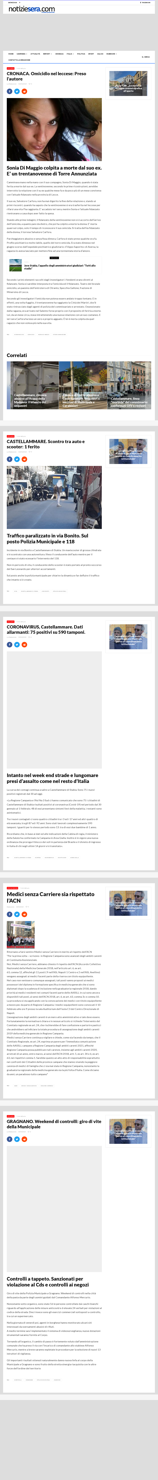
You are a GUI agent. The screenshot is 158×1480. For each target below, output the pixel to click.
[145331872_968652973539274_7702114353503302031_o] (54, 710)
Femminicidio (19, 334)
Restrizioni (62, 857)
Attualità (35, 54)
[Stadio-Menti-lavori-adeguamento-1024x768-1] (15, 265)
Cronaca (59, 54)
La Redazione (11, 84)
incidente (46, 591)
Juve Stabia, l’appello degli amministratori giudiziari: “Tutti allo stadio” (60, 267)
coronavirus (49, 857)
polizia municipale (60, 591)
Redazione (10, 907)
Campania (21, 54)
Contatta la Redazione (19, 60)
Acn (16, 1085)
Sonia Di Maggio (44, 334)
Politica (81, 54)
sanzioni (57, 1380)
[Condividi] (9, 91)
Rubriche (111, 54)
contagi (38, 857)
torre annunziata (60, 334)
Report (46, 54)
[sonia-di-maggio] (54, 129)
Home (10, 54)
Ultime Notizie (12, 888)
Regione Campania (47, 1085)
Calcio (100, 54)
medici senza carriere (29, 1085)
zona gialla (75, 857)
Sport (91, 54)
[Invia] (24, 91)
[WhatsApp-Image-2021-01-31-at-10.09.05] (54, 1209)
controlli (18, 1380)
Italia (69, 54)
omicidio (31, 334)
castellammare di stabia (30, 591)
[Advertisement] (79, 32)
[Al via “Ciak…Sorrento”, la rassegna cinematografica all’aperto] (128, 83)
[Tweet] (17, 91)
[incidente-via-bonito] (54, 497)
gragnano (30, 1380)
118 (16, 591)
